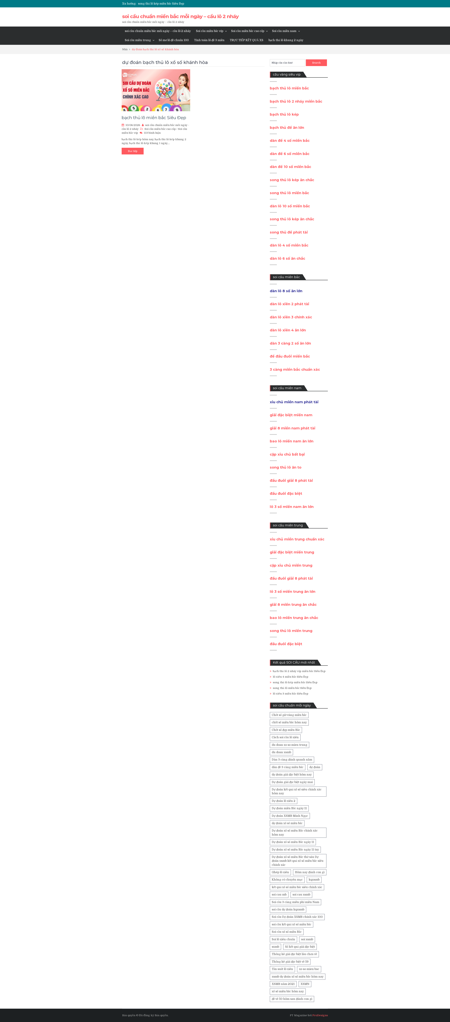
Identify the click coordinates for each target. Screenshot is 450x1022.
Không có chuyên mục (287, 879)
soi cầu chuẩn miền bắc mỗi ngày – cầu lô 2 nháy (180, 16)
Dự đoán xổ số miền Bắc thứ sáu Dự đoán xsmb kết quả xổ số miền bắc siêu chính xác (297, 861)
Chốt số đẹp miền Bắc (286, 730)
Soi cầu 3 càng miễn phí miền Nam (295, 902)
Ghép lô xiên (280, 872)
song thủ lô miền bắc (289, 193)
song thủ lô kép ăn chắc (292, 180)
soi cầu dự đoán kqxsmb (288, 909)
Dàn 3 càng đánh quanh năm (292, 759)
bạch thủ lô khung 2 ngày (286, 40)
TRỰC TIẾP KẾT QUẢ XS (246, 40)
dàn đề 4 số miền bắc (290, 140)
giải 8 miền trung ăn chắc (293, 604)
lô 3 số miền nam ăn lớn (292, 507)
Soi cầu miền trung (138, 40)
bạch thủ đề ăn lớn (287, 127)
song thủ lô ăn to (285, 467)
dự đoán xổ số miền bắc (287, 823)
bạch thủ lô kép (284, 114)
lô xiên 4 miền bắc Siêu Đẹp (290, 676)
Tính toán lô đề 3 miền (209, 40)
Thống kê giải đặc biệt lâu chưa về (294, 954)
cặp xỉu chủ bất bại (287, 454)
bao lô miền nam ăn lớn (291, 441)
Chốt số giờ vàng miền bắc (289, 715)
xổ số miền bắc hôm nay (288, 991)
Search (316, 62)
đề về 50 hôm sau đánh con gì (292, 999)
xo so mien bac (309, 969)
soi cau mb (279, 894)
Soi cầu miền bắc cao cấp (247, 31)
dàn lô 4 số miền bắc (289, 245)
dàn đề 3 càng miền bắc (287, 767)
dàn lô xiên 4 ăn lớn (288, 330)
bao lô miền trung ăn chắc (294, 618)
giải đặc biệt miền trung (292, 552)
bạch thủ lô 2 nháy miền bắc (296, 101)
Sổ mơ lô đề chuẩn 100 (174, 40)
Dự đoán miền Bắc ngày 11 (289, 808)
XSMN (305, 984)
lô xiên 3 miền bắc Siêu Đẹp (290, 693)
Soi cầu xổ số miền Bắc (287, 931)
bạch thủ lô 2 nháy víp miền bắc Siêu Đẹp (299, 671)
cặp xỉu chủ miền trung (291, 565)
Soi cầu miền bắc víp (209, 31)
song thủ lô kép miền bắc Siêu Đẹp (161, 3)
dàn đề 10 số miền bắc (290, 167)
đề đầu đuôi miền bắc (290, 356)
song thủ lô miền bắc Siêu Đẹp (292, 688)
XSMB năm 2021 (283, 984)
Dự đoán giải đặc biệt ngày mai (292, 782)
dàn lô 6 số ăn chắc (287, 258)
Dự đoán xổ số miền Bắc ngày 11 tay (295, 849)
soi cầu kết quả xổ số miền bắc (291, 924)
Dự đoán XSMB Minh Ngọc (290, 815)
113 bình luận (152, 132)
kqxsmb (314, 879)
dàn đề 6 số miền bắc (289, 154)
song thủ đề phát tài (289, 232)
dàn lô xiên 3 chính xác (291, 317)
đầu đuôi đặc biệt (286, 493)
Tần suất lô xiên (282, 969)
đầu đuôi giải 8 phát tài (291, 480)
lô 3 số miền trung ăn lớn (292, 591)
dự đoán (314, 767)
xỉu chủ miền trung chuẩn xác (297, 539)
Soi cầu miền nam (284, 31)
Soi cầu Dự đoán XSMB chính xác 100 (297, 917)
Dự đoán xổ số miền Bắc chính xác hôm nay (295, 832)
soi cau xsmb (301, 894)
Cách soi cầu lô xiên (285, 737)
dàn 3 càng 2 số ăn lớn (290, 343)
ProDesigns (320, 1015)
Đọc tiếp (132, 151)
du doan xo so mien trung (289, 745)
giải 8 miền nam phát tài (292, 428)
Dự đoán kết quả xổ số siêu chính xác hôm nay (297, 791)
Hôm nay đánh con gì (309, 872)
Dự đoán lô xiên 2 (283, 801)
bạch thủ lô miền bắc (289, 88)
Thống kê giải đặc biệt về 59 (290, 961)
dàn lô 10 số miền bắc (290, 206)
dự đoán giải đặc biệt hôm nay (292, 774)
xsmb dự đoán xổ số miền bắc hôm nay (297, 976)
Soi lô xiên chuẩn (283, 939)
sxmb (275, 946)
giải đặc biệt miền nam (291, 415)
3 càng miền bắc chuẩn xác (295, 369)
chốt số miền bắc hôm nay (289, 722)
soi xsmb (307, 939)
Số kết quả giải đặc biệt (300, 946)
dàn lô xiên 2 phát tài (289, 304)
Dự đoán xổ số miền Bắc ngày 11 (293, 842)
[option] (192, 4)
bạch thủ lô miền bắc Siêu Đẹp (154, 117)
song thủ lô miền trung (291, 631)
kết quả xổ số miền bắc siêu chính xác (297, 887)
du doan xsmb (281, 752)
